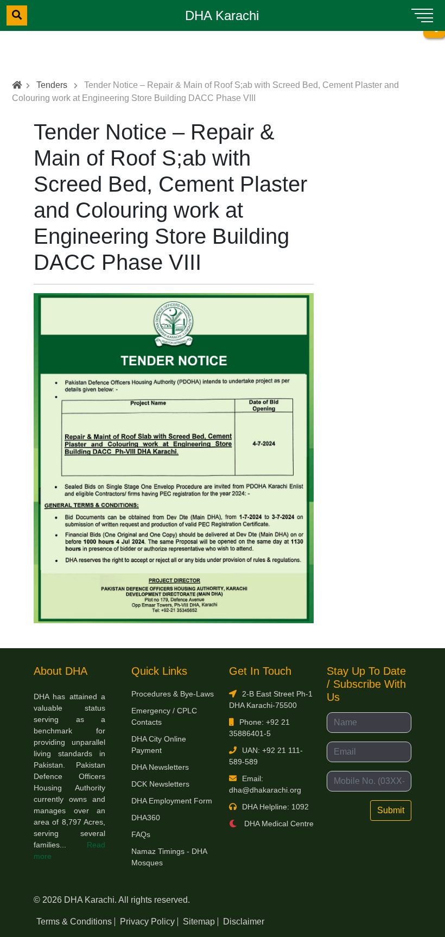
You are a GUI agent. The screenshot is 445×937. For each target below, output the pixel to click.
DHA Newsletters (160, 767)
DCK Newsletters (160, 784)
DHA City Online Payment (158, 745)
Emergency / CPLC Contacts (164, 716)
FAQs (140, 834)
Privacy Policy (147, 921)
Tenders (51, 85)
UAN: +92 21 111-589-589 (266, 756)
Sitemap (199, 921)
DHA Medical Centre (278, 823)
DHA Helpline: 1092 (275, 806)
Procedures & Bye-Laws (172, 693)
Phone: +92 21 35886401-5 (259, 728)
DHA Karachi (222, 15)
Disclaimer (243, 921)
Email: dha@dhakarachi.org (265, 784)
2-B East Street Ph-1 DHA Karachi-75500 (271, 699)
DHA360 (145, 817)
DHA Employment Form (171, 800)
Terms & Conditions (74, 921)
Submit (390, 810)
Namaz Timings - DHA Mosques (169, 857)
